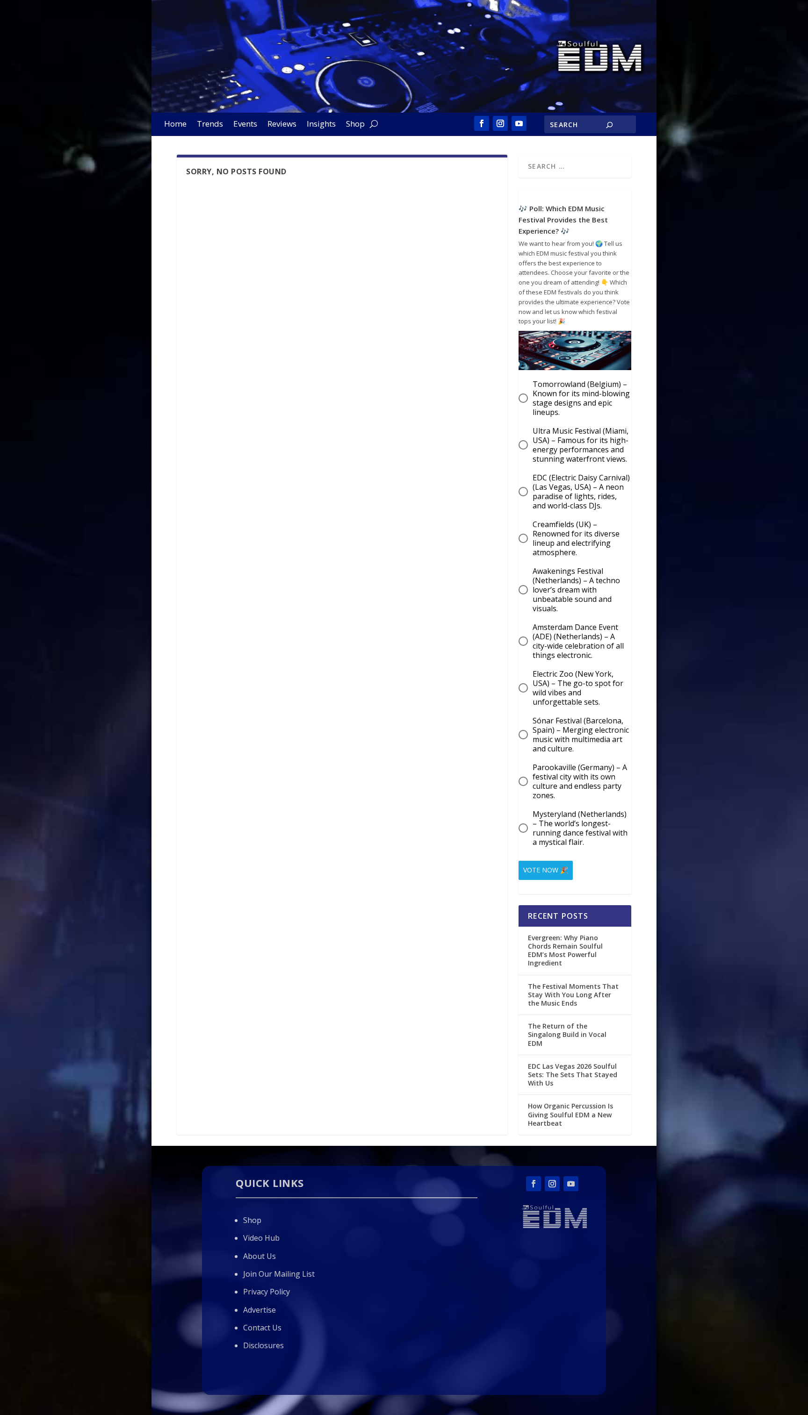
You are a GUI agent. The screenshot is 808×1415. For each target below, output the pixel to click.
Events (245, 125)
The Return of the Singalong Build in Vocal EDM (567, 1034)
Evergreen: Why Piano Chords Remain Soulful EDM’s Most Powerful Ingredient (565, 950)
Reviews (281, 125)
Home (175, 125)
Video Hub (261, 1238)
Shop (355, 125)
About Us (259, 1256)
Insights (321, 125)
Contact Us (262, 1327)
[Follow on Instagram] (500, 123)
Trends (210, 125)
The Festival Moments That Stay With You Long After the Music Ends (573, 995)
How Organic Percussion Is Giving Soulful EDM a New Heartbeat (570, 1114)
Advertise (259, 1310)
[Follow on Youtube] (519, 123)
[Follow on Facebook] (481, 123)
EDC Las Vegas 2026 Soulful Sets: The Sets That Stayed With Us (572, 1074)
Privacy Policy (266, 1291)
